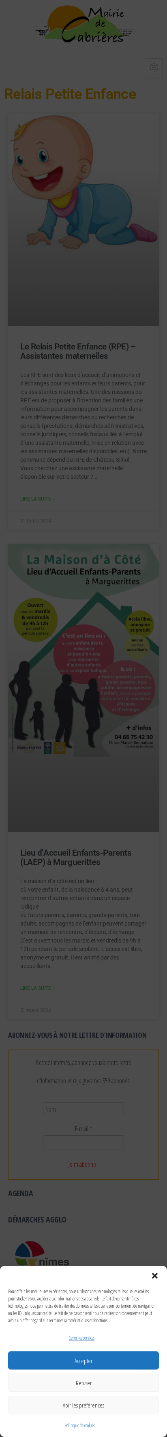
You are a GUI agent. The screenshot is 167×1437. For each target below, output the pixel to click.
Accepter (83, 1361)
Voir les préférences (83, 1405)
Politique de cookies (79, 1425)
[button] (155, 1276)
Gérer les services (81, 1337)
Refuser (84, 1383)
